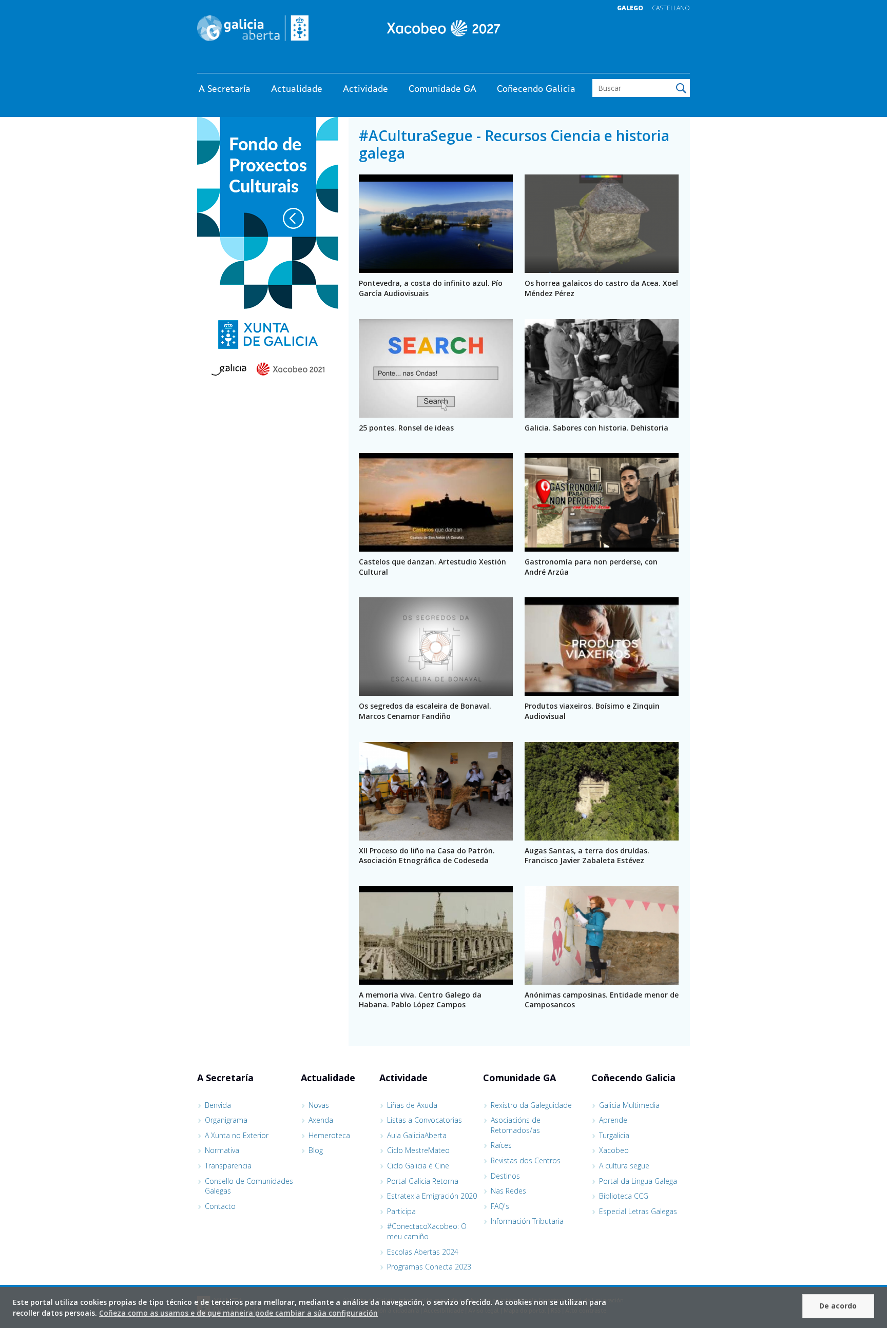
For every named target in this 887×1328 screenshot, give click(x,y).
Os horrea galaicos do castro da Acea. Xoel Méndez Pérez (601, 288)
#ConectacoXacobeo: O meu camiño (427, 1231)
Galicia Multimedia (629, 1105)
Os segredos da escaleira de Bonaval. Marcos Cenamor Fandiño (425, 711)
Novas (318, 1105)
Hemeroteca (329, 1135)
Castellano (671, 8)
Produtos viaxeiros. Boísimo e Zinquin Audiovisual (592, 711)
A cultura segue (624, 1165)
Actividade (365, 89)
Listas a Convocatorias (424, 1120)
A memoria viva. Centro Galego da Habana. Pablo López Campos (420, 1000)
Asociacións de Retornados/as (516, 1125)
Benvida (218, 1105)
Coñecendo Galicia (536, 89)
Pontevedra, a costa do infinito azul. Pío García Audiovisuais (431, 288)
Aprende (613, 1120)
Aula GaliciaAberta (417, 1135)
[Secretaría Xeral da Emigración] (443, 28)
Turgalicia (614, 1135)
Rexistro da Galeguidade (531, 1105)
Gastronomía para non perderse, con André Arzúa (591, 567)
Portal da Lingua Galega (638, 1181)
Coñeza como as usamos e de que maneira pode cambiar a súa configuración (238, 1313)
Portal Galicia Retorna (422, 1181)
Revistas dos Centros (526, 1160)
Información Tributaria (527, 1221)
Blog (315, 1150)
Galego (630, 8)
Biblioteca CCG (623, 1196)
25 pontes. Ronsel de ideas (406, 428)
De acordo (838, 1306)
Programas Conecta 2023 (429, 1267)
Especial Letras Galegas (638, 1211)
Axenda (320, 1120)
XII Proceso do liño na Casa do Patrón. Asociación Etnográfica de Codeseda (427, 856)
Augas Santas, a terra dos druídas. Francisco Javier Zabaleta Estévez (587, 856)
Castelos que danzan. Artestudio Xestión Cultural (432, 567)
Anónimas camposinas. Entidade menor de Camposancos (602, 1000)
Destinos (505, 1176)
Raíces (501, 1145)
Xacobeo (614, 1150)
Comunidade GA (442, 89)
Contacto (220, 1206)
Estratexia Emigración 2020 (432, 1196)
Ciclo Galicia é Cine (418, 1165)
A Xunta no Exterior (236, 1135)
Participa (401, 1211)
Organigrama (226, 1120)
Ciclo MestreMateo (418, 1150)
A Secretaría (224, 89)
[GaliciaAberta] (642, 63)
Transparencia (228, 1165)
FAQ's (500, 1206)
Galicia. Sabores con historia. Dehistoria (596, 428)
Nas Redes (508, 1191)
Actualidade (296, 89)
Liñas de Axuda (412, 1105)
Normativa (222, 1150)
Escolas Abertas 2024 (422, 1252)
